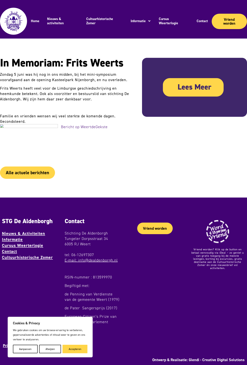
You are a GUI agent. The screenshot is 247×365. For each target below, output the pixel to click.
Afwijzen (50, 349)
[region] (50, 337)
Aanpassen (25, 349)
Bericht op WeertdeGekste (84, 126)
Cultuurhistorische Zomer (27, 257)
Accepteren (75, 349)
